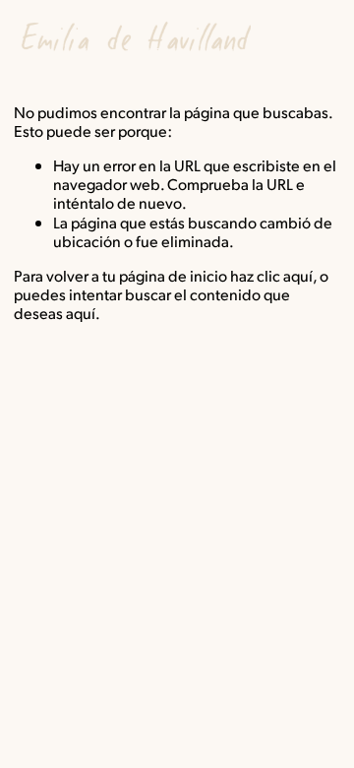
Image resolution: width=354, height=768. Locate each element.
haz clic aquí (271, 275)
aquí (80, 312)
